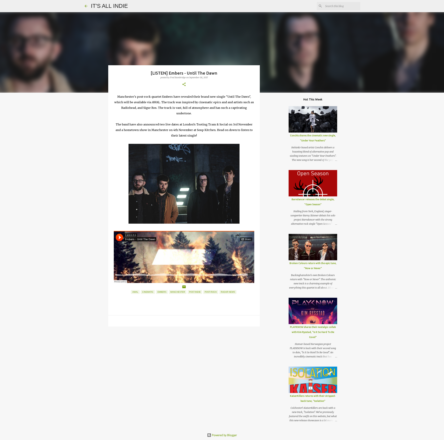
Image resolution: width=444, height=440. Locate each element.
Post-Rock (211, 292)
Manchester (177, 292)
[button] (184, 84)
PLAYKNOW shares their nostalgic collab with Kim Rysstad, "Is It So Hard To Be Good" (313, 332)
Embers (161, 292)
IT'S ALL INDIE (109, 6)
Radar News (228, 292)
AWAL (135, 292)
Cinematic (147, 292)
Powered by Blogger (224, 435)
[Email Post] (184, 288)
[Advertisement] (184, 356)
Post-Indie (195, 292)
